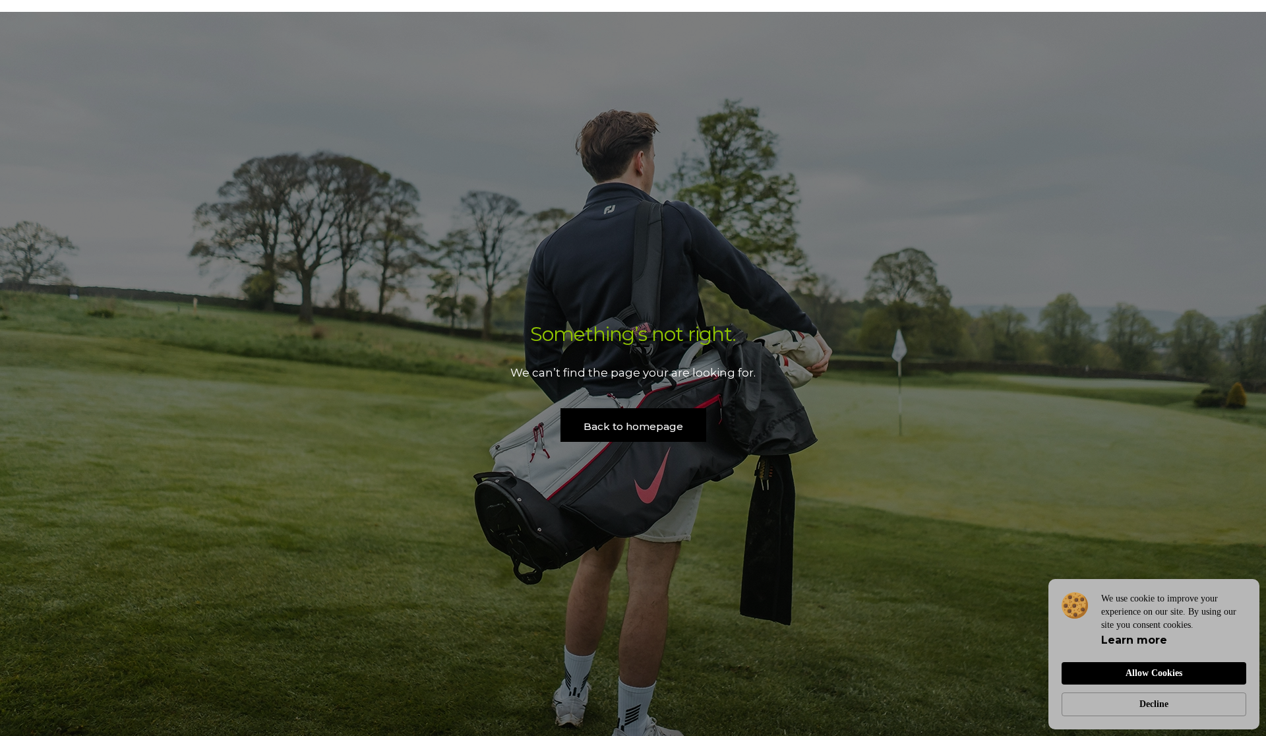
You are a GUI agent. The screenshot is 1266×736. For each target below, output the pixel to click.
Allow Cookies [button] (1154, 673)
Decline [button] (1153, 704)
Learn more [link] (1134, 640)
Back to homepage (633, 426)
